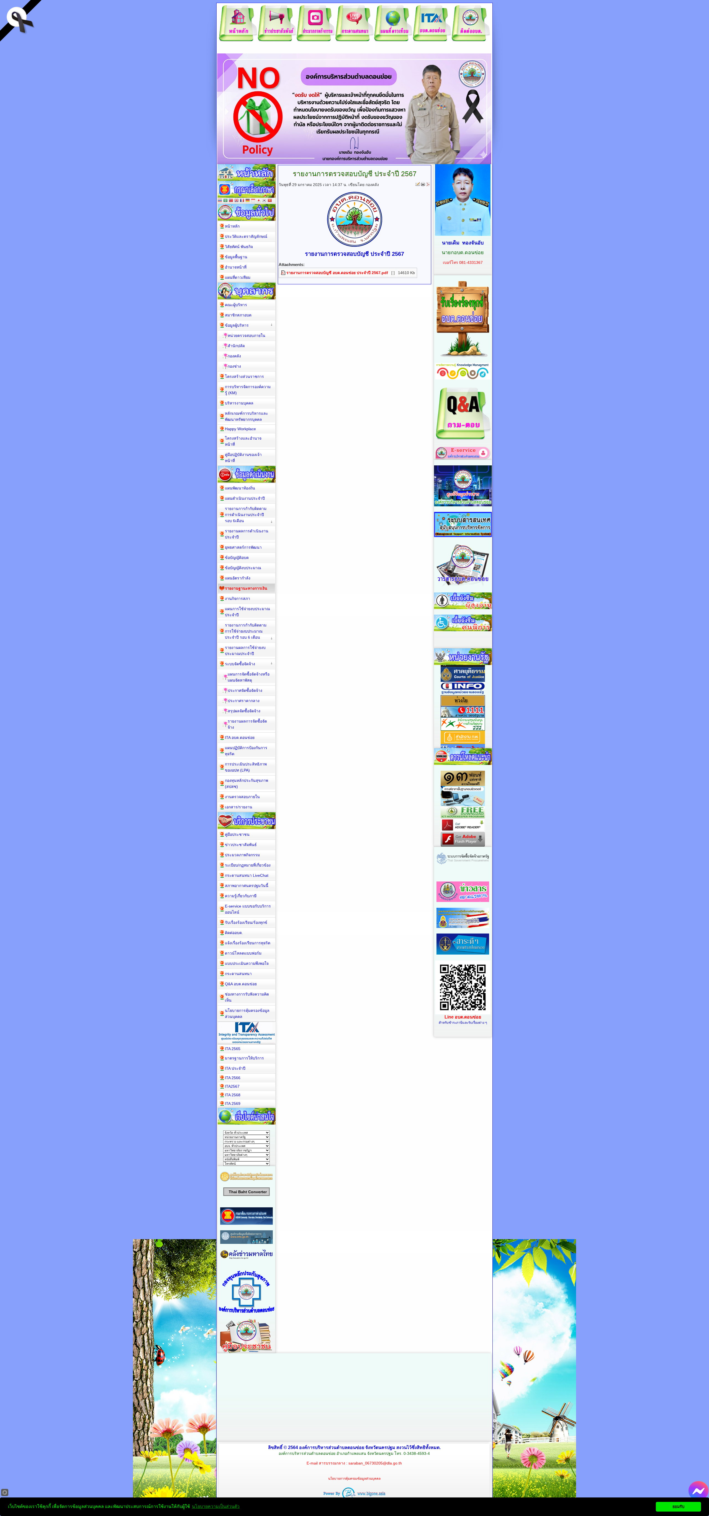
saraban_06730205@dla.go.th (375, 1463)
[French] (242, 200)
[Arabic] (225, 200)
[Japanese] (258, 200)
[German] (247, 200)
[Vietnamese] (270, 200)
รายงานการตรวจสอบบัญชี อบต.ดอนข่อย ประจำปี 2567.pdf (337, 272)
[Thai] (220, 200)
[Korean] (264, 200)
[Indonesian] (253, 200)
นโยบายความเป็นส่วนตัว (216, 1506)
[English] (236, 200)
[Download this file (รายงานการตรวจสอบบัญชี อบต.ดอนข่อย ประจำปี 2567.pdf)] (283, 272)
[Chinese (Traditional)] (231, 200)
